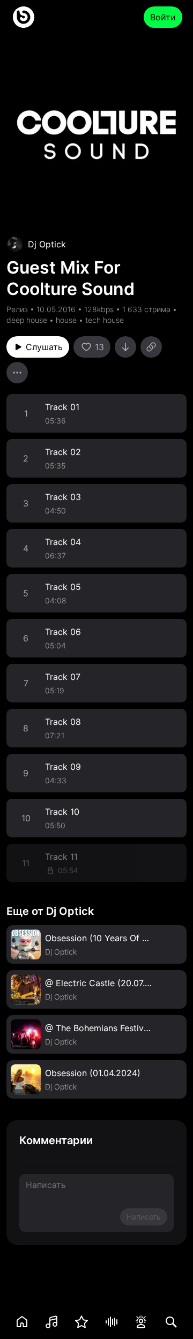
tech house (104, 319)
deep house (26, 319)
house (66, 319)
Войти (163, 17)
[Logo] (23, 17)
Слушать (44, 347)
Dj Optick (47, 244)
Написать (144, 1216)
